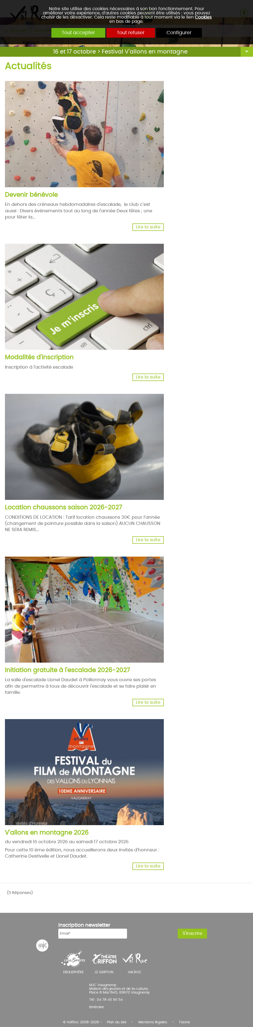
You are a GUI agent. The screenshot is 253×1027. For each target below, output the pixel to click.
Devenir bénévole (31, 195)
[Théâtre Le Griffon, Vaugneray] (104, 958)
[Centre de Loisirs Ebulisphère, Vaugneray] (73, 958)
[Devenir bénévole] (118, 157)
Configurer (179, 32)
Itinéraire (96, 1007)
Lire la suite (148, 227)
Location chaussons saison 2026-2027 (63, 507)
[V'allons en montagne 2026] (118, 795)
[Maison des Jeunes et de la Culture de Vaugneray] (42, 945)
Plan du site (116, 1022)
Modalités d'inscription (39, 357)
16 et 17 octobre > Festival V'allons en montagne (120, 52)
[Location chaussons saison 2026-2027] (118, 470)
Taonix (184, 1022)
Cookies (203, 17)
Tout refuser (131, 32)
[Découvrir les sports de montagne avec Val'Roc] (135, 958)
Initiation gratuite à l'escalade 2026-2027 (67, 670)
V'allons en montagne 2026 (47, 833)
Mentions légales (152, 1022)
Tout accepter (78, 32)
